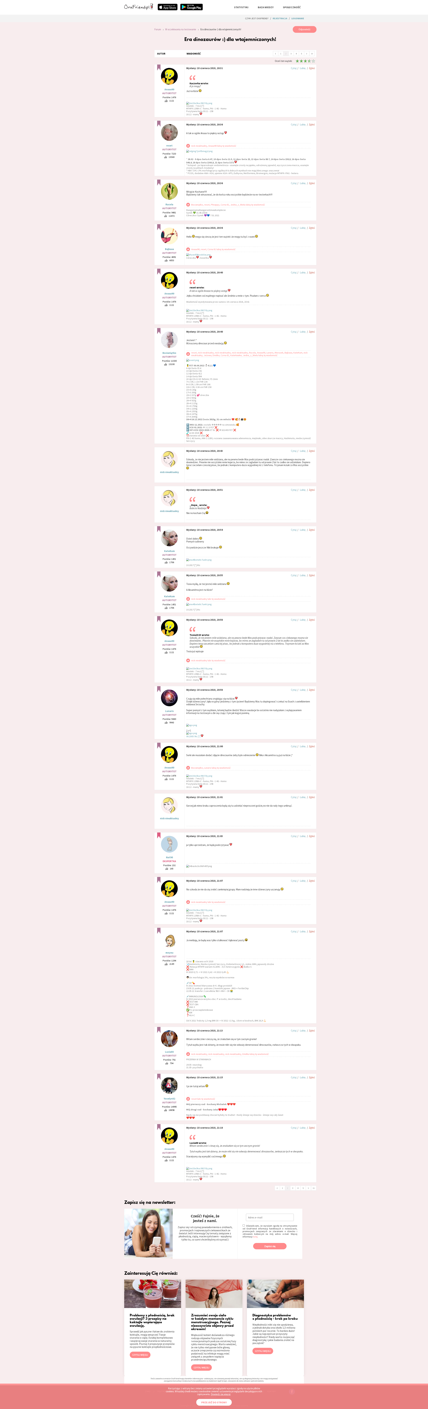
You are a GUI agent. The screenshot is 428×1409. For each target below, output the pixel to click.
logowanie (297, 18)
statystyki (241, 7)
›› (312, 53)
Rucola (169, 204)
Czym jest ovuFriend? (257, 18)
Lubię (302, 68)
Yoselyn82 (169, 1098)
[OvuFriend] (138, 9)
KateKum (169, 551)
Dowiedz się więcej (220, 1394)
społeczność (292, 7)
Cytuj (293, 68)
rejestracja (280, 18)
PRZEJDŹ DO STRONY (214, 1402)
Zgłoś (312, 68)
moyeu (169, 952)
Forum (157, 29)
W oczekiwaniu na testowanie (180, 29)
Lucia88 (169, 1051)
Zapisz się (270, 1246)
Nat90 (169, 857)
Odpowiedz (304, 29)
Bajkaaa (169, 249)
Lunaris (169, 711)
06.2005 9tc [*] (193, 736)
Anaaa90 (169, 89)
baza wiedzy (266, 7)
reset (169, 145)
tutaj (255, 1236)
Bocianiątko (169, 352)
